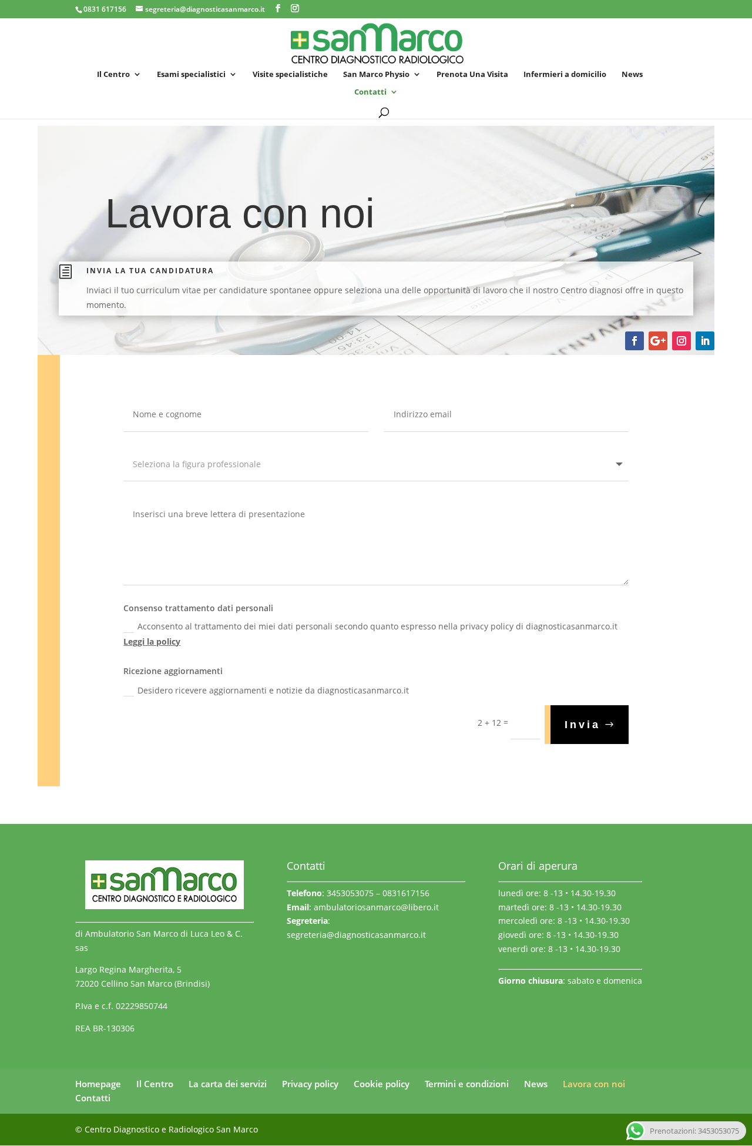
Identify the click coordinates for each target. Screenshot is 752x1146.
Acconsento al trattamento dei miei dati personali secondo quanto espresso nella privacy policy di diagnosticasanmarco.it (370, 633)
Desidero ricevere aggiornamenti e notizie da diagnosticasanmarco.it (273, 690)
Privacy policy (310, 1084)
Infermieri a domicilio (564, 74)
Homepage (98, 1084)
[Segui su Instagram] (681, 340)
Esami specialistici (191, 74)
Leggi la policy (151, 641)
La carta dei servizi (228, 1084)
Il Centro (113, 74)
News (632, 74)
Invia (582, 725)
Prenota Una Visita (472, 74)
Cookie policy (381, 1084)
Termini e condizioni (467, 1084)
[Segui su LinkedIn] (705, 340)
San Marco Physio (376, 74)
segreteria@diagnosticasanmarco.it (356, 934)
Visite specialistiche (290, 74)
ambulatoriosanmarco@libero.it (376, 907)
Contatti (370, 92)
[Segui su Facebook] (634, 340)
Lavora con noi (594, 1084)
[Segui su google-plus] (658, 340)
